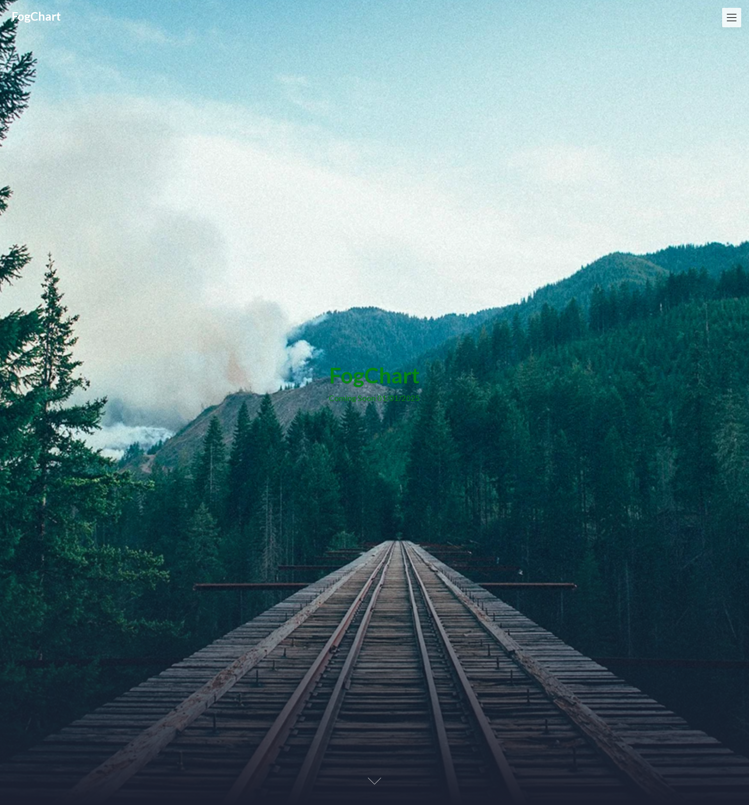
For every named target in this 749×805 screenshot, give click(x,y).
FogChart (36, 16)
